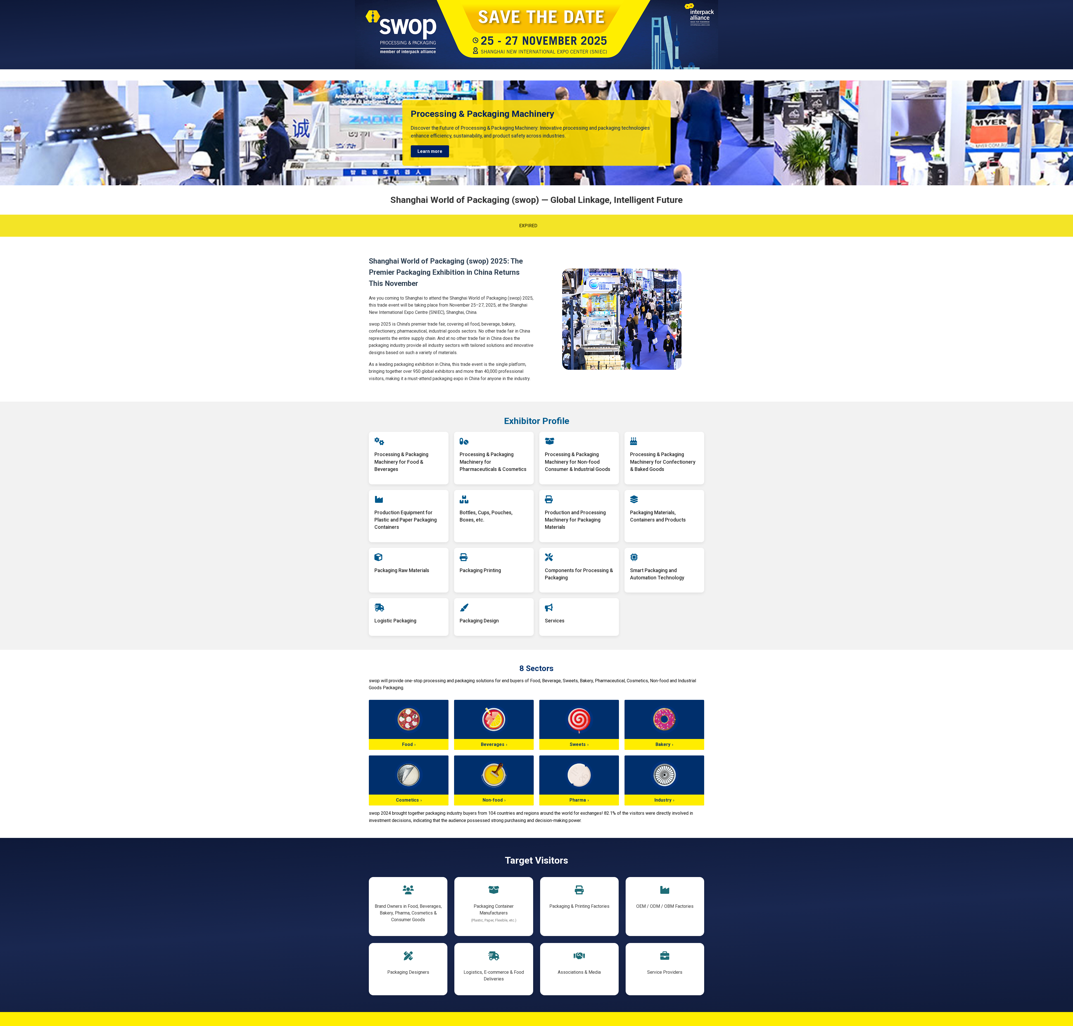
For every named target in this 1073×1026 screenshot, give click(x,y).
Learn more (429, 151)
